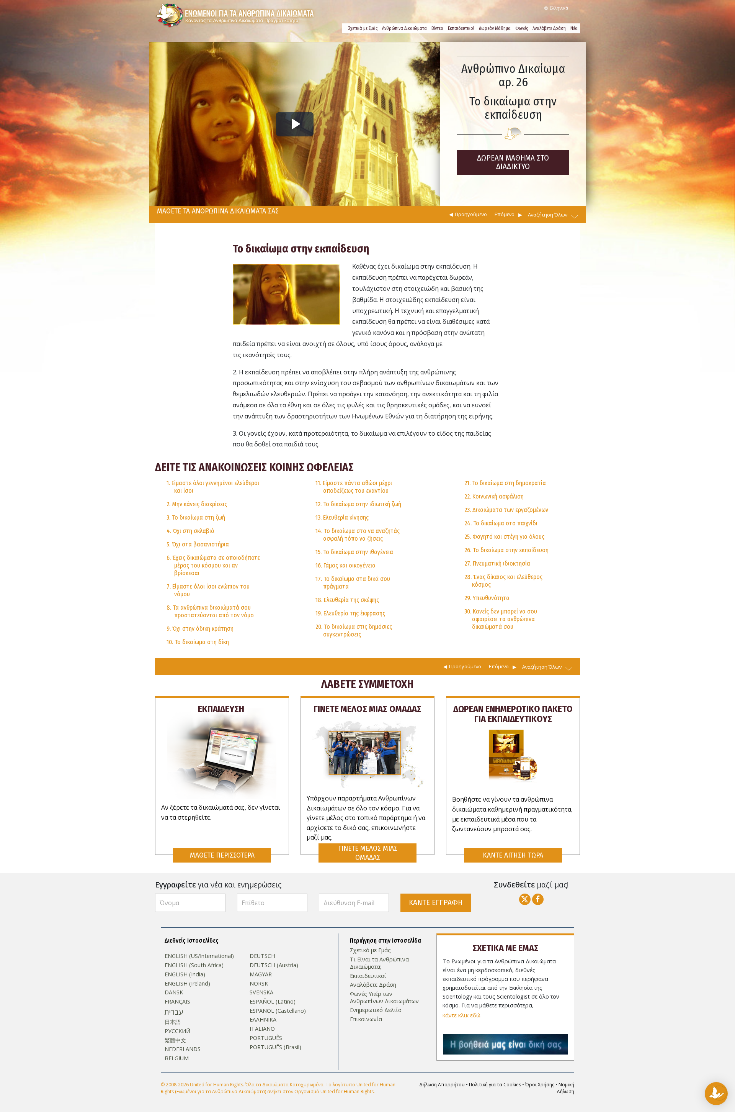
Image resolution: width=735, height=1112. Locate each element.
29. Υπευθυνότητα (487, 598)
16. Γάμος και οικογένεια (345, 565)
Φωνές (521, 28)
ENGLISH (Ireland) (187, 983)
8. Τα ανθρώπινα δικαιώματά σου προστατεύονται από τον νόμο (210, 611)
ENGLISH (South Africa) (194, 965)
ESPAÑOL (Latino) (273, 1001)
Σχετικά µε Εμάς (362, 28)
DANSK (174, 992)
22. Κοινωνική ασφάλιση (494, 496)
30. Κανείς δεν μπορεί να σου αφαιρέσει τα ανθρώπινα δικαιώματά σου (500, 619)
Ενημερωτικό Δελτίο (376, 1010)
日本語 (173, 1022)
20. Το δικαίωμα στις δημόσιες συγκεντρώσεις (353, 630)
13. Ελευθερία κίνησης (342, 517)
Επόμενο (504, 214)
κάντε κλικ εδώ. (462, 1015)
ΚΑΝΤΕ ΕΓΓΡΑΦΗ (436, 902)
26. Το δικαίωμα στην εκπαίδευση (506, 550)
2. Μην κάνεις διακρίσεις (197, 504)
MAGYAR (261, 974)
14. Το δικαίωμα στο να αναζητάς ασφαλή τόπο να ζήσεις (357, 534)
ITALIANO (262, 1028)
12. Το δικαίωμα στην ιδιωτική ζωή (358, 504)
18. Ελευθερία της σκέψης (347, 600)
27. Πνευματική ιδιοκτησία (497, 563)
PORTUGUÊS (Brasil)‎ (275, 1047)
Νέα (574, 28)
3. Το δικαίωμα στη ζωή (196, 517)
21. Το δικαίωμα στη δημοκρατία (505, 483)
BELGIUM (177, 1058)
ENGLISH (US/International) (199, 956)
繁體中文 (175, 1040)
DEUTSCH (262, 956)
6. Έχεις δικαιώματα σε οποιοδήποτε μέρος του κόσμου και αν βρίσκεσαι (213, 565)
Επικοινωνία (366, 1019)
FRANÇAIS (177, 1001)
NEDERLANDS (183, 1049)
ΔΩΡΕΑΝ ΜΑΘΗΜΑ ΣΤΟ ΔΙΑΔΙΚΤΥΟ (513, 162)
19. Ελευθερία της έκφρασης (350, 613)
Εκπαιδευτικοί (461, 28)
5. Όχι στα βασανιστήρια (198, 544)
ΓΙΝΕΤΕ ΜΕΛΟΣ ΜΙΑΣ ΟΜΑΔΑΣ (367, 853)
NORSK (259, 983)
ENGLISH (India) (185, 974)
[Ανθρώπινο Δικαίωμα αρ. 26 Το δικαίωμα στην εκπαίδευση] (286, 294)
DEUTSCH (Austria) (274, 965)
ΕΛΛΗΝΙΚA (263, 1019)
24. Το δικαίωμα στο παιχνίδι (500, 523)
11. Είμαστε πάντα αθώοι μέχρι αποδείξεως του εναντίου (353, 486)
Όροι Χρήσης (539, 1084)
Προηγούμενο (471, 214)
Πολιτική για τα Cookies (495, 1084)
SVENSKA (261, 992)
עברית (174, 1012)
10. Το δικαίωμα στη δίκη (198, 642)
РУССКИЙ (177, 1031)
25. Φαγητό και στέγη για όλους (504, 536)
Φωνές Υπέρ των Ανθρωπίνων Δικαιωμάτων (384, 998)
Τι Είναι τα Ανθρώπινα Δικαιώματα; (379, 963)
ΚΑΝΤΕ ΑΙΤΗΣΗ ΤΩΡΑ (513, 855)
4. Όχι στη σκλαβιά (190, 531)
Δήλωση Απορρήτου (442, 1084)
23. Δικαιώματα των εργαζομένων (506, 509)
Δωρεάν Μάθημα (495, 28)
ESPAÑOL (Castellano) (278, 1010)
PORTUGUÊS (266, 1038)
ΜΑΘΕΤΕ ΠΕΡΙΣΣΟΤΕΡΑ (222, 855)
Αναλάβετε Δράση (549, 28)
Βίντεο (437, 28)
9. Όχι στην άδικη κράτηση (200, 628)
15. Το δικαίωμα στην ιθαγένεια (354, 552)
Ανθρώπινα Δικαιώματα (404, 28)
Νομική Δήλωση (565, 1088)
